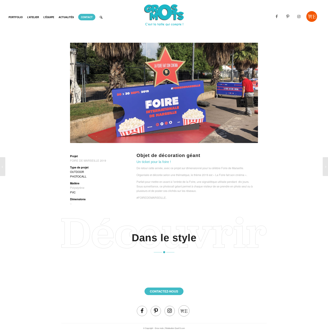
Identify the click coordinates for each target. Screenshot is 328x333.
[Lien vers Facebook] (277, 16)
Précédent (78, 93)
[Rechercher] (101, 17)
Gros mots (159, 328)
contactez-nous (164, 291)
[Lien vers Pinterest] (288, 16)
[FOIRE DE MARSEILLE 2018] (2, 166)
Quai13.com (180, 328)
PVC (73, 192)
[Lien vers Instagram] (299, 16)
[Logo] (164, 21)
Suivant (250, 93)
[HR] (325, 166)
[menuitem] (15, 17)
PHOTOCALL (78, 176)
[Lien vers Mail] (311, 16)
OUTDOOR (77, 172)
